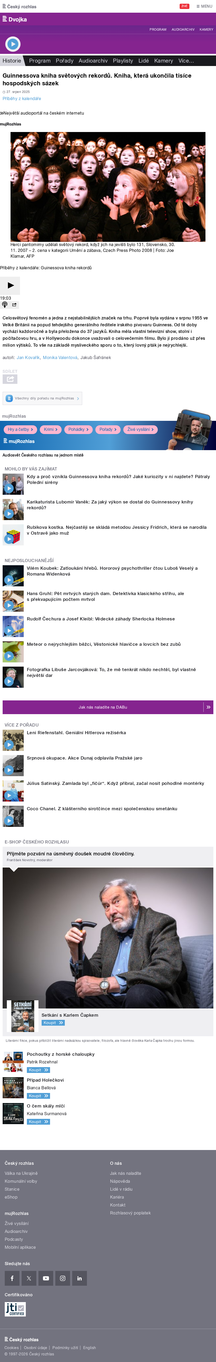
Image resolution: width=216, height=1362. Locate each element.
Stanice (12, 1189)
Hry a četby (18, 429)
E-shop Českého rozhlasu (37, 842)
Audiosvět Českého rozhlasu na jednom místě (43, 455)
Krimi (48, 429)
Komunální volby (21, 1181)
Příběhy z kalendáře (22, 98)
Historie (12, 61)
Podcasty (14, 1239)
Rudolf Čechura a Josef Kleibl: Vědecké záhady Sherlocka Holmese (101, 618)
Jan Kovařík (28, 357)
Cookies (11, 1348)
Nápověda (120, 1181)
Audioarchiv (183, 29)
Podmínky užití (65, 1348)
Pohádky (76, 429)
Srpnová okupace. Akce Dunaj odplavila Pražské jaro (84, 758)
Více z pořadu (22, 725)
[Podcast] (4, 305)
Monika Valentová (60, 357)
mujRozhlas (14, 416)
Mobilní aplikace (20, 1247)
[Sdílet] (14, 305)
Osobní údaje (35, 1348)
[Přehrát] (10, 286)
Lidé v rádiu (121, 1189)
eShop (11, 1197)
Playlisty (123, 61)
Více (186, 61)
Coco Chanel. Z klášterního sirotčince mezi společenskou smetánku (102, 808)
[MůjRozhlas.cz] (10, 124)
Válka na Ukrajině (21, 1173)
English (89, 1348)
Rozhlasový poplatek (130, 1212)
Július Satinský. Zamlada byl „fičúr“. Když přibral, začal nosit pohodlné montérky (115, 783)
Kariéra (117, 1197)
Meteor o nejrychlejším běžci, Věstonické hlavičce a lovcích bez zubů (104, 644)
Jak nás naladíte (125, 1173)
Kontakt (117, 1205)
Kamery (206, 29)
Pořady (64, 61)
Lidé (144, 61)
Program (158, 29)
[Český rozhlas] (19, 6)
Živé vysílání (138, 429)
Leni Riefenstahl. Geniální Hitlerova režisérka (76, 732)
